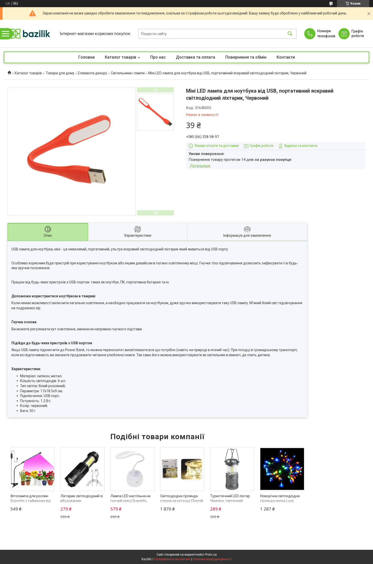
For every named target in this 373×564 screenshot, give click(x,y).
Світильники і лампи (128, 73)
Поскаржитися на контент (172, 559)
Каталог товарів (120, 57)
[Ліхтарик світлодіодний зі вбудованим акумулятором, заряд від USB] (82, 469)
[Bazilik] (30, 33)
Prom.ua (211, 554)
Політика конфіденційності (212, 559)
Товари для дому (60, 73)
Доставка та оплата (195, 57)
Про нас (158, 57)
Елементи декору (92, 73)
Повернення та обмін (245, 57)
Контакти (286, 57)
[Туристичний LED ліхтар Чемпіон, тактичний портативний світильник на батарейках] (232, 469)
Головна (86, 57)
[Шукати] (290, 33)
